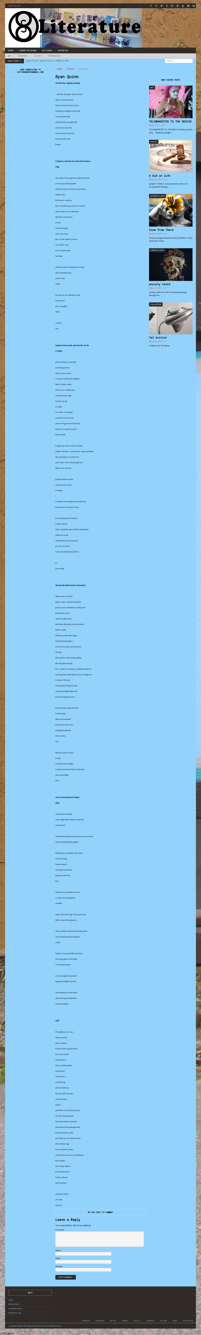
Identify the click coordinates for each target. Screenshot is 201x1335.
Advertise (63, 50)
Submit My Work (27, 50)
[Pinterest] (177, 5)
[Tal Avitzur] (171, 318)
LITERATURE (22, 56)
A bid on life (159, 175)
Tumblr (125, 1321)
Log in (10, 1299)
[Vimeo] (188, 5)
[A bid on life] (171, 156)
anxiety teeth (159, 284)
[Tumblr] (166, 5)
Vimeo (174, 1321)
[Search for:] (179, 60)
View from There (161, 230)
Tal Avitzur (158, 337)
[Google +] (172, 5)
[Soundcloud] (193, 5)
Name (58, 1250)
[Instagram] (156, 5)
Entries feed (13, 1304)
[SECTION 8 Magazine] (73, 46)
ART (9, 56)
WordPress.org (14, 1313)
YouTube (163, 1321)
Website (58, 1266)
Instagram (99, 1321)
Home (11, 50)
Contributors (54, 56)
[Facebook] (150, 5)
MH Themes (56, 1326)
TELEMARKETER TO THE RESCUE (170, 121)
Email (57, 1258)
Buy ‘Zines (47, 50)
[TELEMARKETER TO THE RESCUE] (171, 102)
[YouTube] (182, 5)
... (172, 132)
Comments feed (15, 1308)
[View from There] (171, 210)
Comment (59, 1229)
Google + (137, 1321)
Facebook (86, 1321)
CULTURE (37, 56)
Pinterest (150, 1321)
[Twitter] (161, 5)
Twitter (113, 1321)
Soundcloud (188, 1321)
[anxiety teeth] (171, 264)
